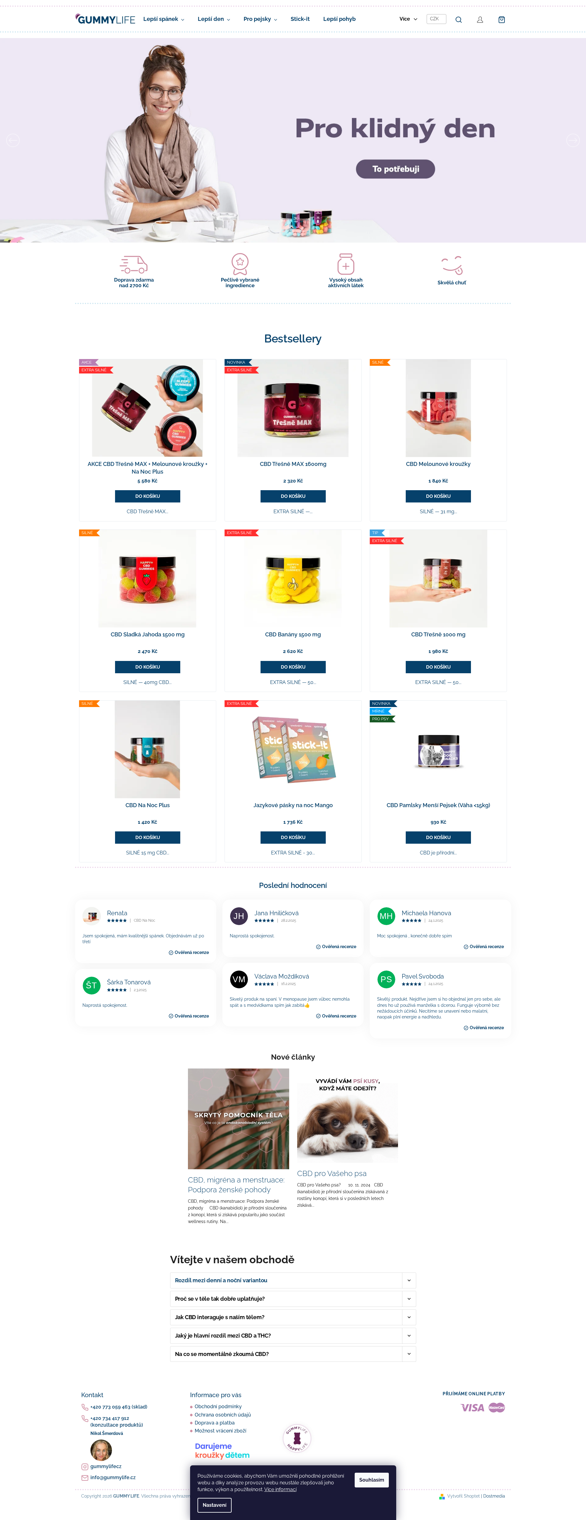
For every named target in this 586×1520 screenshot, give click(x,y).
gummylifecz (106, 1466)
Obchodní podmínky (218, 1406)
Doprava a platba (215, 1423)
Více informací (280, 1489)
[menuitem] (164, 19)
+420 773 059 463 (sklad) (118, 1407)
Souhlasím (371, 1480)
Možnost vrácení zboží (220, 1431)
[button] (44, 140)
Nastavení (214, 1505)
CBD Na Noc (144, 921)
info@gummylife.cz (113, 1477)
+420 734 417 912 (116, 1421)
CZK (435, 18)
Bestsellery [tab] (293, 338)
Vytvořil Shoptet (463, 1496)
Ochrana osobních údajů (223, 1415)
